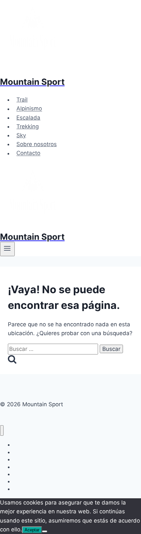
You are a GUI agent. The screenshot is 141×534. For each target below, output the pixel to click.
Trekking (27, 126)
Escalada (28, 117)
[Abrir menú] (7, 249)
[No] (44, 531)
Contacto (28, 153)
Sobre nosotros (36, 144)
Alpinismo (29, 108)
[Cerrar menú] (2, 430)
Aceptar (32, 529)
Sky (21, 135)
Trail (22, 99)
